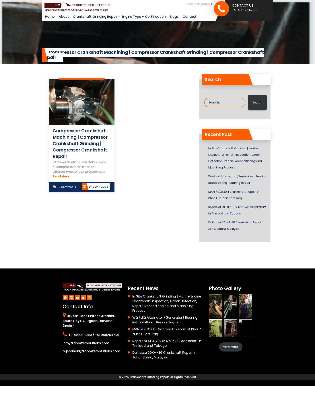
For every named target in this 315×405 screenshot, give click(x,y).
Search (257, 102)
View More (230, 347)
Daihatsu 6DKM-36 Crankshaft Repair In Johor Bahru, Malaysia (236, 225)
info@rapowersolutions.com (86, 343)
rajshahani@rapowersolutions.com (91, 351)
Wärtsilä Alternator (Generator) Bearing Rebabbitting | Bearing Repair (237, 179)
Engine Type (131, 16)
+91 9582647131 (244, 10)
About (64, 16)
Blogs (174, 16)
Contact (190, 16)
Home (50, 16)
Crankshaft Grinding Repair (95, 16)
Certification (155, 16)
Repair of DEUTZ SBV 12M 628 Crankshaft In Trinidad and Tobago (237, 210)
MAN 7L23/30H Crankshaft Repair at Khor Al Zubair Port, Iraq (234, 195)
